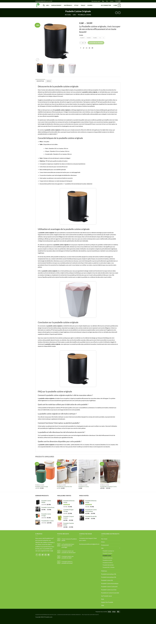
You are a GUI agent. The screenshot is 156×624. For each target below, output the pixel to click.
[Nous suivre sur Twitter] (42, 554)
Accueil (68, 15)
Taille (83, 5)
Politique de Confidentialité (90, 614)
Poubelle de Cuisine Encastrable (110, 593)
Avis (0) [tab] (49, 81)
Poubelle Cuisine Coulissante (109, 586)
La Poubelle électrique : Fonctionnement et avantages (68, 545)
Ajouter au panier (96, 42)
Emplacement (56, 5)
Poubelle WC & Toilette (108, 567)
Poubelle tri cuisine (84, 486)
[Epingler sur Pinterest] (89, 48)
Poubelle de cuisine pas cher (64, 486)
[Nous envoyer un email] (118, 1)
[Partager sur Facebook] (80, 48)
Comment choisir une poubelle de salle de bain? (69, 551)
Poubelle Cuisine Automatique (109, 583)
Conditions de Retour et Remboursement (69, 614)
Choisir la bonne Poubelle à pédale (69, 539)
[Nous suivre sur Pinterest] (119, 1)
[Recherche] (44, 5)
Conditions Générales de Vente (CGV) (45, 614)
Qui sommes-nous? (95, 1)
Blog (103, 1)
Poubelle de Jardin (107, 560)
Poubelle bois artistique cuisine (108, 486)
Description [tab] (40, 81)
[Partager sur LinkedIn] (92, 48)
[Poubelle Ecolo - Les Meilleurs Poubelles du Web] (38, 5)
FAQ (107, 1)
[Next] (73, 41)
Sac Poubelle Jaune (106, 596)
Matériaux (68, 5)
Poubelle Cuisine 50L (107, 580)
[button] (106, 5)
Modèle (81, 35)
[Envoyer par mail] (86, 48)
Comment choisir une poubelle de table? (67, 557)
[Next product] (116, 12)
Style (76, 5)
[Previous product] (119, 12)
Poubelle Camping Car (108, 551)
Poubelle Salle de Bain (108, 565)
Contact (112, 1)
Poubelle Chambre (107, 553)
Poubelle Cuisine (84, 15)
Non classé (104, 539)
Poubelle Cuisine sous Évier (109, 589)
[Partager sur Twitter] (83, 48)
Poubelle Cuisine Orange (41, 486)
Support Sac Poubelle (107, 602)
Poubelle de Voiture (108, 562)
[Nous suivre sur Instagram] (116, 1)
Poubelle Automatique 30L (108, 574)
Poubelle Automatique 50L (108, 577)
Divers (90, 5)
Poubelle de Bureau (108, 558)
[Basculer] (120, 548)
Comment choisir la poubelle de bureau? (67, 562)
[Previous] (38, 41)
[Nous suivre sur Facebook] (115, 1)
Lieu (47, 5)
